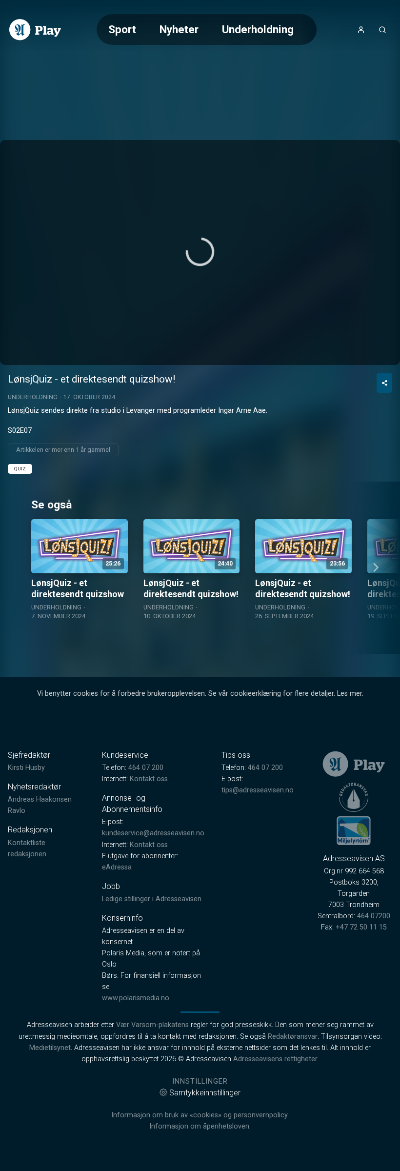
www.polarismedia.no (135, 998)
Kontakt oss (149, 779)
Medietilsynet (50, 1048)
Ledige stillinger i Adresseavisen (151, 899)
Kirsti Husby (26, 768)
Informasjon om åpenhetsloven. (200, 1126)
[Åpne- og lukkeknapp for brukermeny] (361, 30)
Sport (122, 29)
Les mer (349, 693)
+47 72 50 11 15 (361, 927)
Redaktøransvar (293, 1036)
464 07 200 (145, 768)
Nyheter (179, 29)
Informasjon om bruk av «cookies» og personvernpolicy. (200, 1115)
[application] (200, 252)
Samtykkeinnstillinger (204, 1092)
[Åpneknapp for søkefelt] (382, 30)
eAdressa (117, 867)
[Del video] (384, 383)
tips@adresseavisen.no (257, 790)
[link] (35, 30)
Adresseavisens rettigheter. (276, 1059)
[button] (200, 251)
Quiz (20, 468)
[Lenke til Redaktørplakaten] (353, 797)
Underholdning (258, 29)
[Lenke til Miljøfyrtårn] (354, 830)
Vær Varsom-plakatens (152, 1025)
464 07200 (373, 916)
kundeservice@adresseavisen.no (153, 833)
